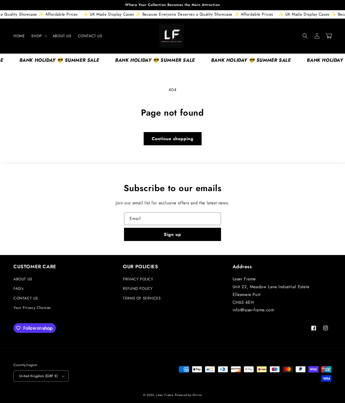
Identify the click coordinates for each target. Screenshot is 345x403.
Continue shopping (173, 139)
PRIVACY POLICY (138, 279)
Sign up (172, 234)
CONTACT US (25, 298)
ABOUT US (22, 279)
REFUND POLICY (138, 288)
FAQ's (18, 288)
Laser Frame (165, 395)
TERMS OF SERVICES (142, 298)
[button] (38, 36)
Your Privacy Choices (32, 307)
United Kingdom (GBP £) (38, 375)
